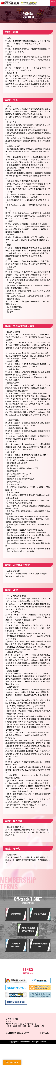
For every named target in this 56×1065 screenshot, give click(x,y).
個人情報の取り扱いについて (17, 1033)
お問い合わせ (45, 1033)
